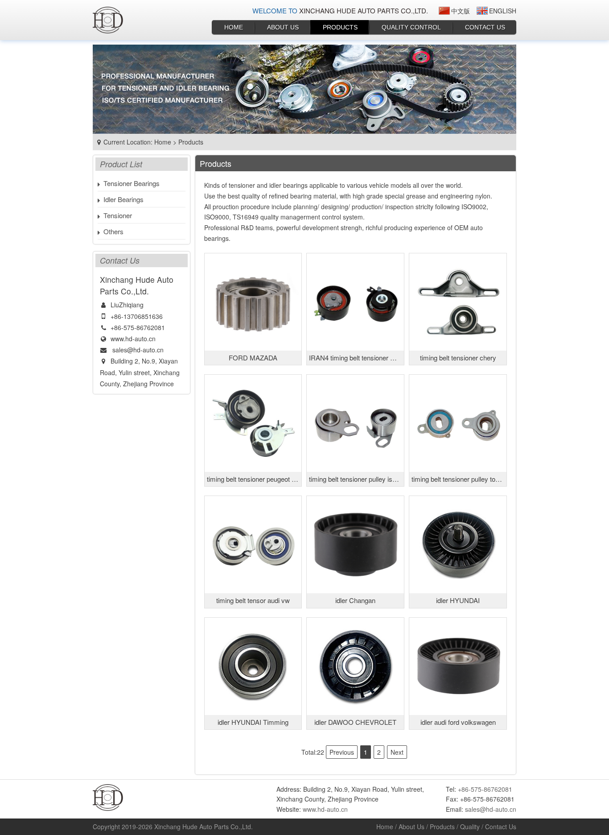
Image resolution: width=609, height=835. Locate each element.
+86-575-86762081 (138, 327)
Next (397, 752)
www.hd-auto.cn (133, 338)
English (502, 10)
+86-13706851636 (137, 316)
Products (340, 27)
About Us (283, 27)
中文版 (460, 10)
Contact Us (485, 27)
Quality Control (411, 27)
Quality (470, 826)
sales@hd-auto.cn (138, 349)
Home (233, 27)
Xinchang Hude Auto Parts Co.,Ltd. (203, 826)
